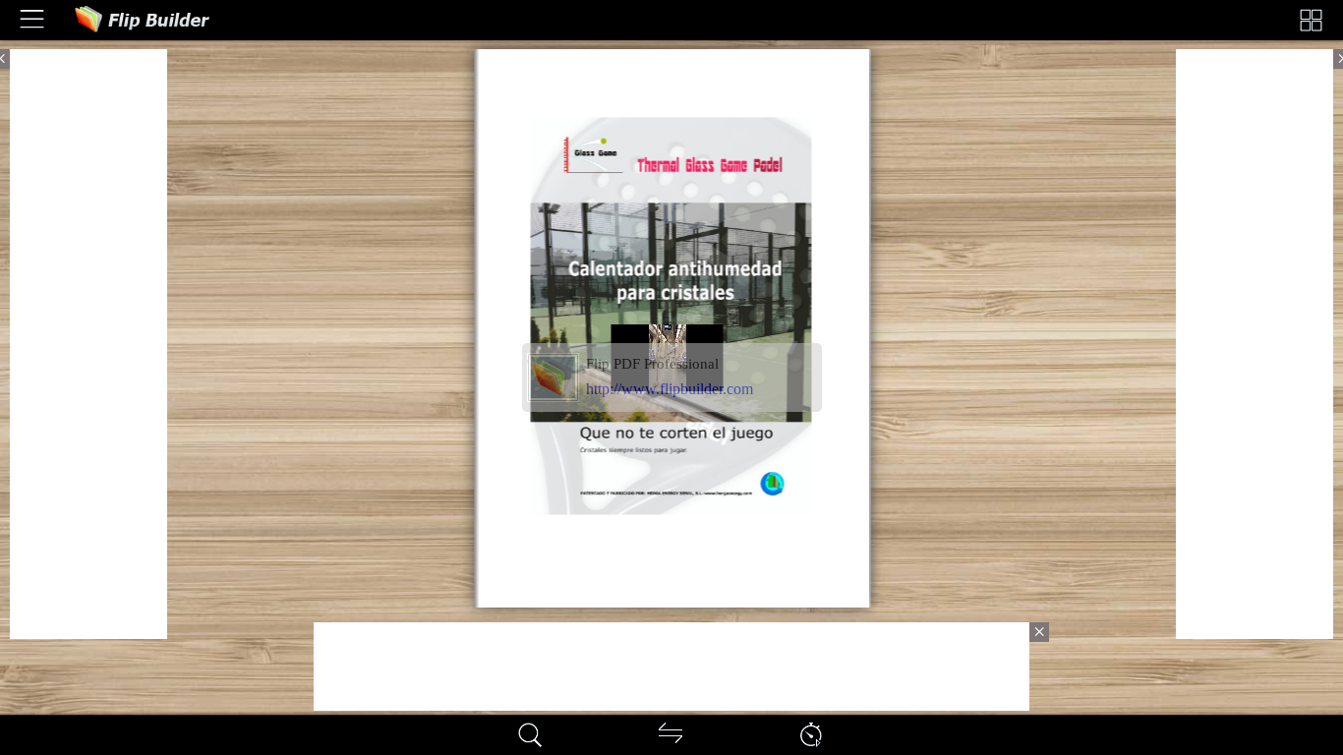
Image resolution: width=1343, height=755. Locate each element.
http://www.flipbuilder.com (669, 388)
